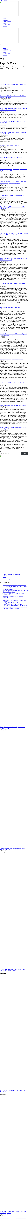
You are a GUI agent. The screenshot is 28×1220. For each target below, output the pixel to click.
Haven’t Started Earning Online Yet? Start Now (11, 359)
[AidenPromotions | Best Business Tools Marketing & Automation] (9, 16)
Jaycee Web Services (21, 1218)
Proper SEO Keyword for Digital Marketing (11, 157)
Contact (5, 26)
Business (5, 20)
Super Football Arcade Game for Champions (11, 307)
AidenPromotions (4, 1218)
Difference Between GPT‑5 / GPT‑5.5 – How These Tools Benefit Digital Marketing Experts (13, 182)
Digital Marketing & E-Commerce (11, 574)
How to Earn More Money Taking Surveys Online (12, 283)
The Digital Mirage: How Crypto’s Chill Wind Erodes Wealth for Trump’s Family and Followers (15, 585)
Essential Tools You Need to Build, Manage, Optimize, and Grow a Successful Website (13, 109)
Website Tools (6, 24)
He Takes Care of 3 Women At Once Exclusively (12, 382)
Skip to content (3, 0)
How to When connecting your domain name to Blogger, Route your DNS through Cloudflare (14, 234)
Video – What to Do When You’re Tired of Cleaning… (13, 405)
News (4, 577)
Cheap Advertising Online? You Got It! (9, 145)
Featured (5, 575)
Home (4, 18)
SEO (4, 23)
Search (1, 451)
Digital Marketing (7, 21)
